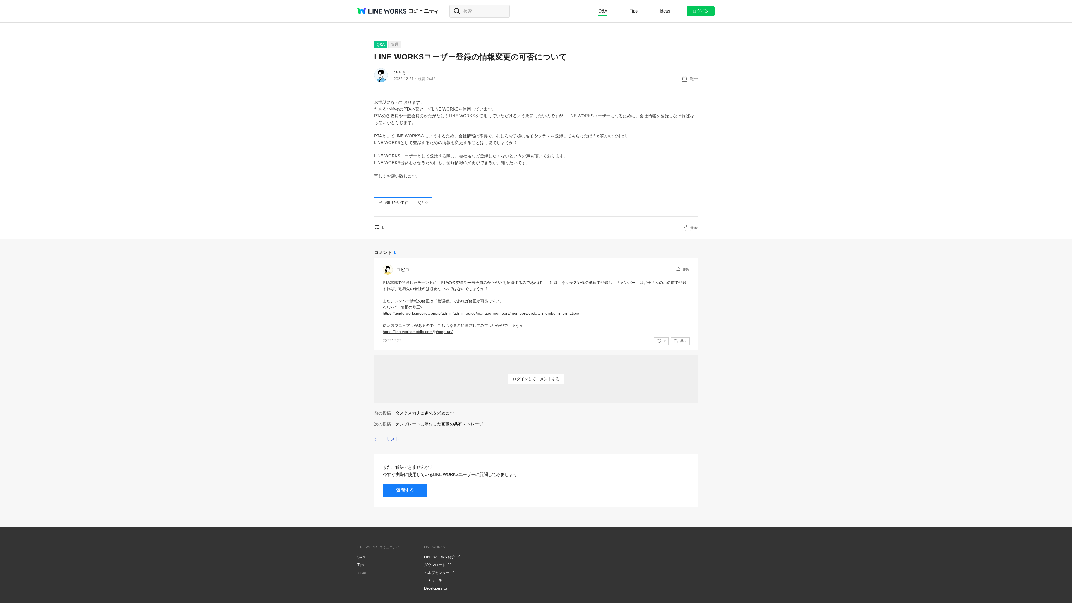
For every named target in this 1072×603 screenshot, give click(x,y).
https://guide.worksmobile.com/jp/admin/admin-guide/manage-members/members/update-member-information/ (481, 313)
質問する (405, 490)
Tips (634, 11)
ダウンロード (435, 565)
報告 (694, 78)
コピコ (403, 269)
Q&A (602, 11)
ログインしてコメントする (536, 379)
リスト (392, 439)
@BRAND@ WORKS (381, 11)
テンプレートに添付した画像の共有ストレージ (439, 424)
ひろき (400, 72)
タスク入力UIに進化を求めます (424, 413)
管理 (395, 44)
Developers (433, 588)
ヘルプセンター (436, 573)
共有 (694, 228)
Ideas (665, 11)
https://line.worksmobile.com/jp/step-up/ (418, 331)
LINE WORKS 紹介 (439, 557)
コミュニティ (423, 11)
